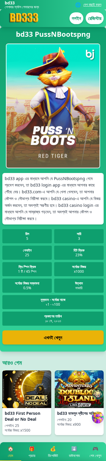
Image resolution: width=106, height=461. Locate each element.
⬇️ (74, 451)
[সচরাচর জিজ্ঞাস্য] (98, 394)
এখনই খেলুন (53, 337)
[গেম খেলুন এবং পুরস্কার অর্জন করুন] (98, 417)
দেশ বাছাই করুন (92, 4)
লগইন (76, 18)
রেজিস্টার (94, 18)
